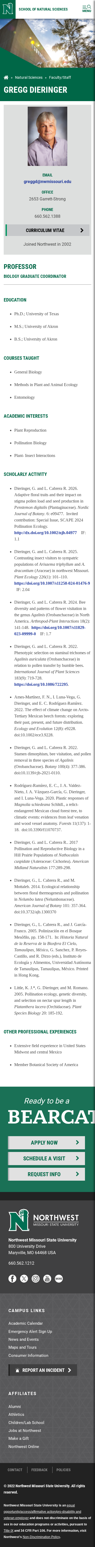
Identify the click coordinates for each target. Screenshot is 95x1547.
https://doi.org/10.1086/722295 (41, 684)
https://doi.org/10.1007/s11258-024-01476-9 (52, 583)
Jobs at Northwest (24, 1430)
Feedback (39, 1469)
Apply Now (44, 1142)
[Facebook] (12, 1281)
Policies (63, 1469)
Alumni (14, 1406)
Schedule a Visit (44, 1158)
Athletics (16, 1414)
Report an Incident (43, 1370)
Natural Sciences (28, 77)
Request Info (44, 1174)
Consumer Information (28, 1355)
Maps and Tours (22, 1347)
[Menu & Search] (87, 9)
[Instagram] (36, 1281)
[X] (24, 1281)
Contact (15, 1469)
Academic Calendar (25, 1323)
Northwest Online (23, 1446)
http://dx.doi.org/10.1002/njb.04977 (45, 532)
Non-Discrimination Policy (41, 1537)
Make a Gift (18, 1438)
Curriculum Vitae (45, 230)
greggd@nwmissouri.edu (47, 181)
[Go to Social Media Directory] (59, 1281)
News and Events (23, 1339)
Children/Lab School (26, 1422)
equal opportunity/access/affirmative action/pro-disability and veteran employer (42, 1512)
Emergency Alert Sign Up (30, 1331)
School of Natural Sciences (43, 9)
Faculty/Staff (60, 77)
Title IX (8, 1531)
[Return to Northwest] (8, 9)
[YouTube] (47, 1281)
